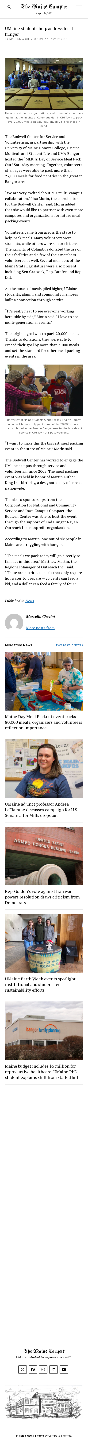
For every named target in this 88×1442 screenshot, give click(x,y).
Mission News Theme (30, 1435)
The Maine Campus (44, 7)
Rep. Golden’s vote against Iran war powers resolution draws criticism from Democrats (42, 896)
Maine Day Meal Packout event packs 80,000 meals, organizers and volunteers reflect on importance (43, 722)
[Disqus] (44, 1147)
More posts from (40, 627)
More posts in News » (69, 645)
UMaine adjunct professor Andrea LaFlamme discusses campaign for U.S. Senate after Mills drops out (41, 809)
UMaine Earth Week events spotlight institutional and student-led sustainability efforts (40, 984)
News (29, 600)
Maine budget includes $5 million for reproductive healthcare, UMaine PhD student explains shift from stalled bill (41, 1071)
